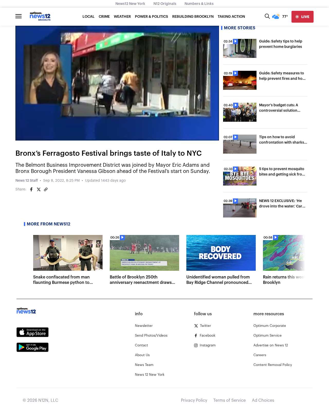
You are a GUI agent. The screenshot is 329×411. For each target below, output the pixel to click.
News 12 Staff (26, 180)
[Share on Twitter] (38, 189)
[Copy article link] (46, 189)
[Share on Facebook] (31, 189)
